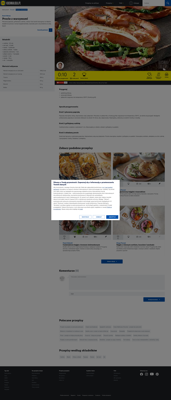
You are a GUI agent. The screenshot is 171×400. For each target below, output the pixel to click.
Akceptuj (112, 217)
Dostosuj (85, 217)
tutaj (81, 209)
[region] (85, 200)
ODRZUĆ (99, 217)
